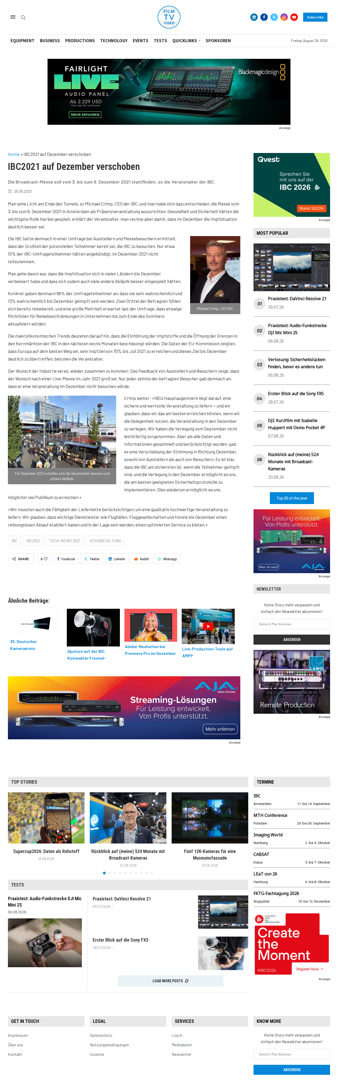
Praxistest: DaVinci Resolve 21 (297, 298)
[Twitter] (274, 17)
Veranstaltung (105, 540)
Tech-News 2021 (64, 540)
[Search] (23, 17)
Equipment (23, 41)
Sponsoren (218, 41)
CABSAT (261, 854)
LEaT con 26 (265, 874)
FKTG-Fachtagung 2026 (276, 893)
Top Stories (24, 782)
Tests (160, 41)
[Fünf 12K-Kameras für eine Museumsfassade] (210, 817)
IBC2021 (33, 540)
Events (140, 41)
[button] (15, 833)
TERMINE (265, 782)
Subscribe (315, 17)
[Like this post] (46, 558)
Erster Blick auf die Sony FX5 (296, 393)
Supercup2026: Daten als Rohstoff (46, 851)
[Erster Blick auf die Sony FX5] (223, 953)
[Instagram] (284, 17)
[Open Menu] (13, 17)
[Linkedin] (254, 17)
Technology (114, 41)
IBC (14, 540)
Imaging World (268, 835)
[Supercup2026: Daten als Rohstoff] (46, 817)
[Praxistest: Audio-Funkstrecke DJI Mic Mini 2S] (45, 942)
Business (50, 41)
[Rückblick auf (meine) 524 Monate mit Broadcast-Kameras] (128, 817)
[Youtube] (294, 17)
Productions (80, 41)
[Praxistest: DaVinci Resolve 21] (223, 912)
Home (14, 154)
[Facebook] (264, 17)
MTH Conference (270, 815)
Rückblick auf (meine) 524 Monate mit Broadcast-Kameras (293, 462)
